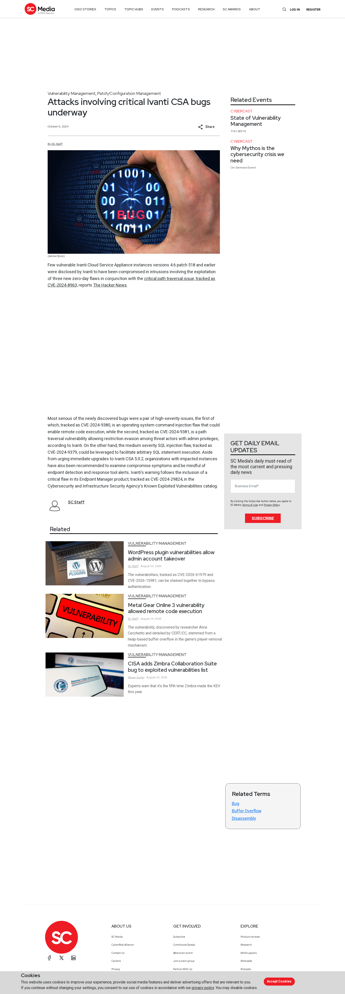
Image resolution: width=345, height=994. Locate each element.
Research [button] (206, 9)
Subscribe (263, 518)
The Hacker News (110, 285)
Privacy (115, 969)
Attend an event (183, 953)
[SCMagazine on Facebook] (49, 958)
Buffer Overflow (246, 810)
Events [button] (157, 9)
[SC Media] (40, 9)
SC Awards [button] (232, 9)
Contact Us (117, 953)
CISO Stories (85, 9)
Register (313, 9)
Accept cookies (279, 981)
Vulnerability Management (72, 93)
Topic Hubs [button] (133, 9)
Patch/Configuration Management (129, 93)
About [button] (254, 9)
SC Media (117, 936)
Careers (116, 961)
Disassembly (244, 818)
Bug (235, 803)
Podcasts (246, 969)
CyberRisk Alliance (122, 944)
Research (246, 944)
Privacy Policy (272, 505)
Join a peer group (184, 961)
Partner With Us (182, 969)
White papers (249, 953)
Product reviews (250, 936)
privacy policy (203, 988)
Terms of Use (250, 505)
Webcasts (246, 961)
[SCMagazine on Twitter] (61, 958)
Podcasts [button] (181, 9)
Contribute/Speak (184, 944)
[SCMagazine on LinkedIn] (73, 958)
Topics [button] (110, 9)
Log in (295, 9)
